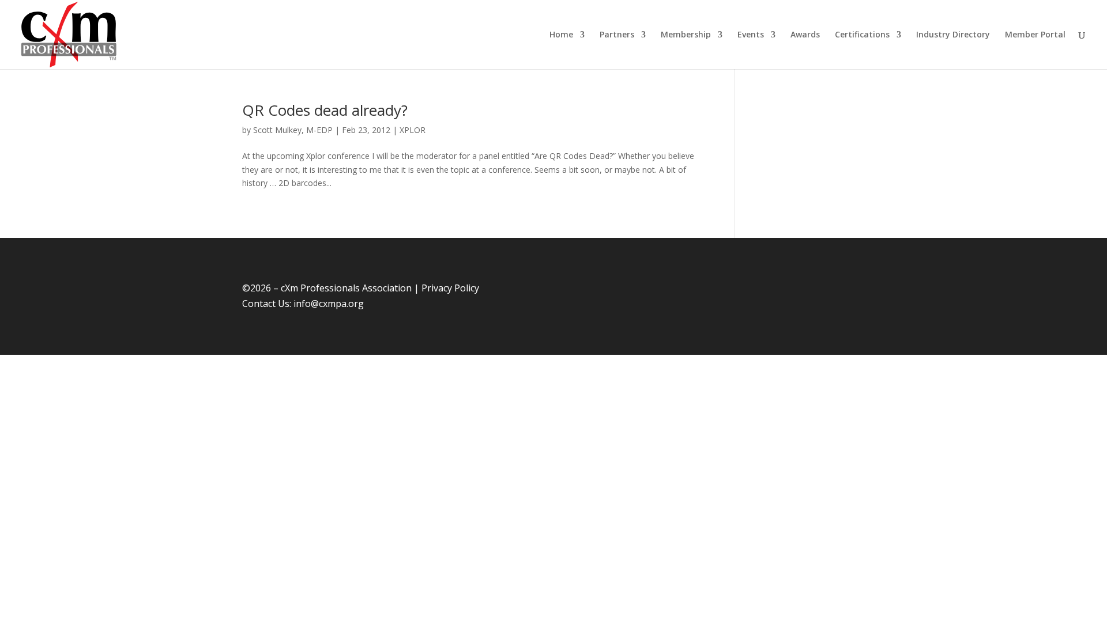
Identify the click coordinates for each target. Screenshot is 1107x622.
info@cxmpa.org (328, 303)
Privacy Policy (450, 288)
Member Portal (1035, 35)
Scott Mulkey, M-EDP (293, 129)
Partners (617, 35)
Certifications (862, 35)
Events (750, 35)
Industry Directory (953, 35)
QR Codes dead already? (325, 110)
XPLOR (413, 129)
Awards (805, 35)
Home (561, 35)
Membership (686, 35)
